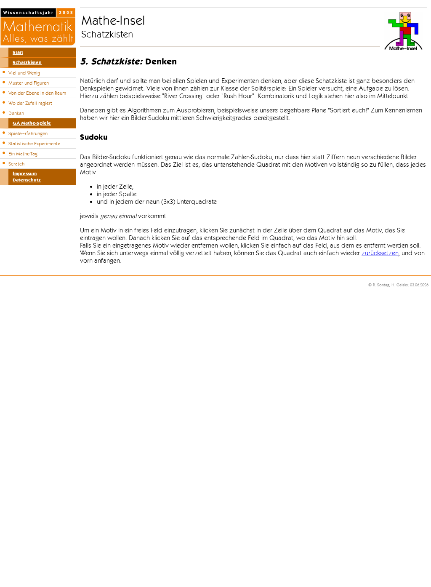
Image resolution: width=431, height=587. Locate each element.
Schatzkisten (27, 62)
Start (18, 52)
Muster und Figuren (28, 83)
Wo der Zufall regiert (30, 103)
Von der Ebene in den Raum (37, 93)
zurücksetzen (380, 253)
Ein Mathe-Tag (22, 154)
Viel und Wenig (24, 73)
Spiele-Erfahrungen (28, 133)
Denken (16, 113)
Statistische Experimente (34, 144)
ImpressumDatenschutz (27, 177)
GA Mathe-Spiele (32, 123)
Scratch (16, 164)
